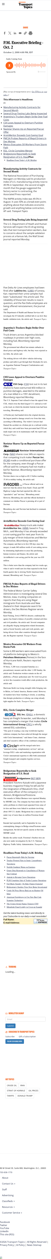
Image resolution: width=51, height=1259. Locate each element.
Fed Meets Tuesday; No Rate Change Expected (25, 883)
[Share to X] (10, 33)
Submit (10, 1025)
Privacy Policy (7, 1245)
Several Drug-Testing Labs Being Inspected (25, 113)
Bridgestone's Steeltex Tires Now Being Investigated (27, 887)
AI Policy (20, 1245)
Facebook (5, 1222)
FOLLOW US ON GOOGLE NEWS (14, 1041)
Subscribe (10, 1036)
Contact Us (8, 1183)
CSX (26, 384)
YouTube (4, 1228)
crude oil (12, 1085)
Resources (7, 1207)
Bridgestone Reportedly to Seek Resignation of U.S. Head (19, 155)
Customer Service (11, 1212)
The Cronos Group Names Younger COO (22, 903)
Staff (4, 1189)
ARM (25, 528)
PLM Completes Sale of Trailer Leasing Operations (26, 880)
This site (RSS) (7, 1234)
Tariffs (10, 1095)
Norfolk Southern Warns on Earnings (21, 867)
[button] (25, 33)
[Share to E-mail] (20, 33)
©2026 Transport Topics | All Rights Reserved (23, 1241)
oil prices (33, 1090)
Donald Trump (25, 1095)
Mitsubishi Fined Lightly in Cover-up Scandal (24, 907)
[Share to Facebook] (5, 33)
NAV (12, 454)
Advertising (8, 1195)
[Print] (30, 33)
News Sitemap (34, 1245)
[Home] (25, 5)
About (5, 1177)
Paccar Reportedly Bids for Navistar (20, 857)
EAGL (29, 714)
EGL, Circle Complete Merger (18, 150)
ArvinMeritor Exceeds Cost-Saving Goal (23, 135)
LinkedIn (4, 1231)
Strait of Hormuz (16, 1090)
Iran (22, 1085)
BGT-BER (35, 778)
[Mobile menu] (3, 4)
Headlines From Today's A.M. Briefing (22, 160)
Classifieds (7, 1201)
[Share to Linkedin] (15, 33)
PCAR (7, 460)
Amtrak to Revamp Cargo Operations (21, 877)
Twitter (3, 1225)
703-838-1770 (6, 1172)
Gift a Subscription (27, 1036)
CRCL (29, 724)
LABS (30, 290)
